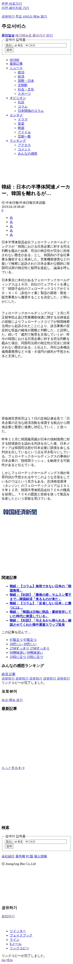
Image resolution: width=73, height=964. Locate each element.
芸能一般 (24, 136)
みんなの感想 (27, 153)
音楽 (21, 123)
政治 (21, 72)
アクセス (24, 145)
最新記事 (16, 63)
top (4, 960)
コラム (23, 106)
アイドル (24, 132)
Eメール (15, 944)
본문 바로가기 (12, 3)
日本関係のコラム (31, 110)
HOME (14, 60)
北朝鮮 (23, 85)
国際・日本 (26, 81)
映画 (21, 128)
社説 (21, 102)
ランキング (18, 140)
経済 (21, 76)
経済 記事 (8, 674)
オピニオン (18, 98)
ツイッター (18, 931)
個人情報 (40, 856)
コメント (24, 149)
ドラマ (23, 119)
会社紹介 (8, 856)
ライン (14, 939)
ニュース (16, 68)
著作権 (20, 856)
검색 (9, 49)
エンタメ (16, 115)
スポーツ (24, 93)
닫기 (49, 35)
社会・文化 (26, 89)
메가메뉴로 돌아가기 (30, 35)
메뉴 (9, 960)
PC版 (29, 856)
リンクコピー (19, 948)
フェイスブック (21, 935)
